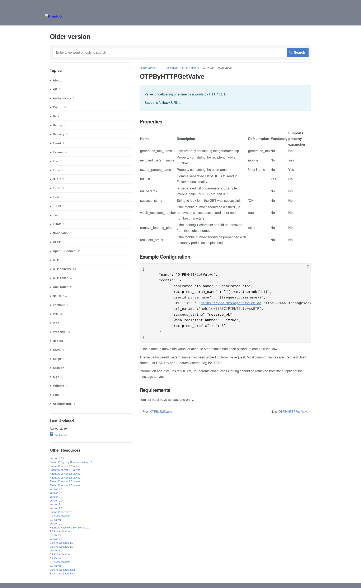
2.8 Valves (171, 68)
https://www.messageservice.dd (231, 303)
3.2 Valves (55, 558)
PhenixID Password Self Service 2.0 (70, 527)
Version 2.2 (56, 496)
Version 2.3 (56, 500)
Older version (148, 68)
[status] (225, 98)
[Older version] (53, 16)
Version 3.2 (56, 550)
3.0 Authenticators (60, 562)
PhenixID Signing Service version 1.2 (71, 462)
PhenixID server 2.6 (61, 512)
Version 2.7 (56, 523)
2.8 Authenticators (60, 531)
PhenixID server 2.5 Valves (65, 481)
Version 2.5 (56, 508)
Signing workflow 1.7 (61, 542)
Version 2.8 (56, 539)
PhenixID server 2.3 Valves (65, 473)
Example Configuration (165, 257)
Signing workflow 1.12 (62, 569)
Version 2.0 (56, 489)
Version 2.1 (56, 492)
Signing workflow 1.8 (61, 546)
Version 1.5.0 (57, 458)
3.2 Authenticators (60, 554)
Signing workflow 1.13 (62, 573)
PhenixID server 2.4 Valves (65, 477)
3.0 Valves (55, 565)
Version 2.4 (56, 504)
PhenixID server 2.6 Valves (65, 485)
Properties (151, 121)
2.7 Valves (55, 519)
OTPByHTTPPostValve (293, 411)
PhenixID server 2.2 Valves (65, 469)
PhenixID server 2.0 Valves (65, 466)
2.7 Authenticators (60, 516)
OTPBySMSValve (161, 411)
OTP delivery (190, 68)
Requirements (155, 390)
